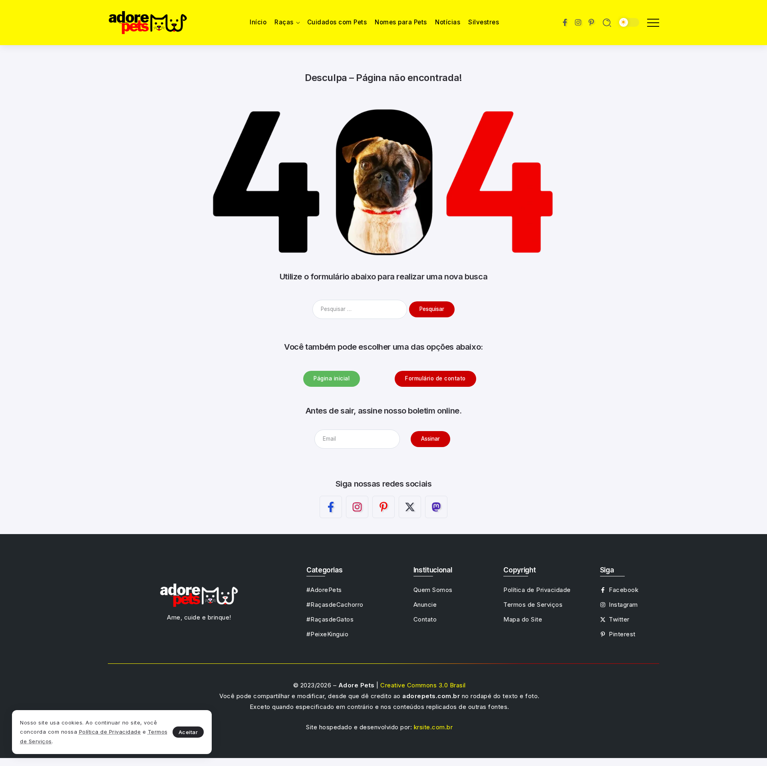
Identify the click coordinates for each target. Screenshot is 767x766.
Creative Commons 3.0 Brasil (423, 685)
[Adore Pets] (148, 22)
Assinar (430, 438)
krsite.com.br (433, 727)
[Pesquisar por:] (360, 309)
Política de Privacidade (110, 731)
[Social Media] (564, 22)
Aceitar (188, 732)
